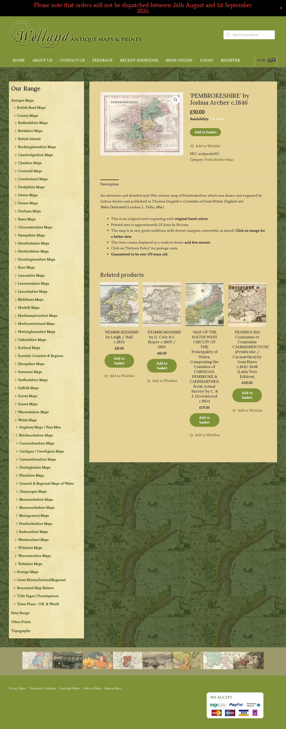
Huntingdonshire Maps (36, 259)
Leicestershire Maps (33, 283)
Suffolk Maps (28, 388)
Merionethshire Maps (36, 499)
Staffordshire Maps (33, 380)
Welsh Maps (27, 420)
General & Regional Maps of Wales (46, 483)
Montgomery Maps (34, 515)
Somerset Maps (30, 372)
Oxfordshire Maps (32, 339)
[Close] (281, 8)
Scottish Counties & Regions (40, 356)
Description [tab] (109, 184)
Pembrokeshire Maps (35, 523)
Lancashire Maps (31, 275)
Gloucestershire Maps (35, 227)
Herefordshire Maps (33, 243)
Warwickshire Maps (33, 412)
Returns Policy (113, 688)
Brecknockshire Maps (36, 435)
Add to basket (205, 132)
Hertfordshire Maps (33, 251)
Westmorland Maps (33, 539)
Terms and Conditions (42, 688)
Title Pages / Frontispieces (38, 596)
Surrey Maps (27, 396)
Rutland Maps (29, 348)
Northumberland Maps (36, 323)
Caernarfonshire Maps (36, 443)
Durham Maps (29, 211)
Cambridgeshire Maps (35, 155)
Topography (20, 631)
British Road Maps (31, 107)
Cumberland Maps (33, 179)
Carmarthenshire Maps (37, 459)
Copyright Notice (69, 688)
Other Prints (21, 622)
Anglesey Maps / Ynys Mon (40, 427)
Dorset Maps (28, 203)
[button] (176, 100)
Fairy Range (20, 613)
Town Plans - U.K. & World (38, 604)
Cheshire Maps (30, 163)
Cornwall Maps (30, 171)
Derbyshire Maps (31, 187)
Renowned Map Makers (35, 588)
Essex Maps (27, 219)
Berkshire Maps (30, 131)
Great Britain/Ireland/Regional (41, 580)
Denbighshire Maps (34, 467)
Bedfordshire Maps (33, 123)
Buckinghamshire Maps (37, 147)
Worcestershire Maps (34, 556)
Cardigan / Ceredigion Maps (41, 451)
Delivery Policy (92, 688)
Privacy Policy (17, 688)
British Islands (29, 139)
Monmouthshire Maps (37, 507)
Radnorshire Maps (33, 531)
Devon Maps (28, 195)
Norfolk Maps (29, 307)
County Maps (27, 115)
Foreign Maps (27, 572)
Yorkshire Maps (30, 564)
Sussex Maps (28, 404)
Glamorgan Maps (33, 491)
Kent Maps (26, 267)
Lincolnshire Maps (32, 291)
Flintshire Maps (31, 475)
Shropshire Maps (31, 364)
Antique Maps (22, 100)
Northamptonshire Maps (37, 315)
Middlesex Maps (30, 299)
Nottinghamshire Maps (36, 331)
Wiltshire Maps (30, 548)
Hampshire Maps (31, 235)
